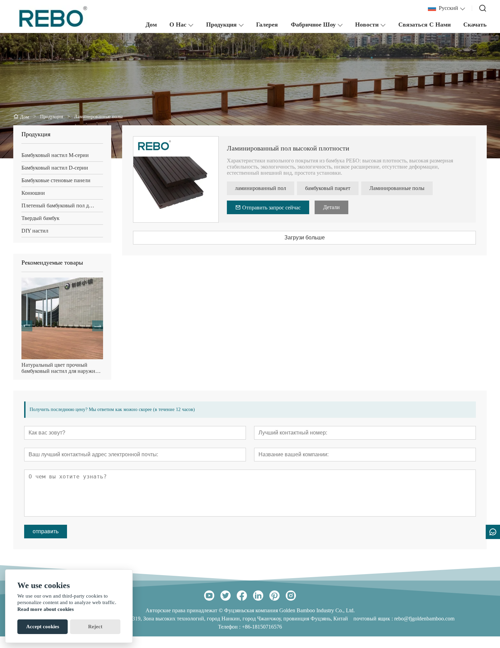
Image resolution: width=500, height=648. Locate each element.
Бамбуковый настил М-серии (55, 155)
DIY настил (34, 231)
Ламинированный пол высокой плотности (288, 148)
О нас (177, 24)
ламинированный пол (260, 188)
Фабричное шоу (313, 24)
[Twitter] (225, 595)
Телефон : (230, 627)
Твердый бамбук (40, 218)
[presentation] (26, 325)
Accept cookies (42, 626)
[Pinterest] (274, 595)
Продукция (221, 24)
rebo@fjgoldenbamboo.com (424, 618)
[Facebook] (241, 595)
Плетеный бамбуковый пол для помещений (62, 205)
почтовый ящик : (373, 618)
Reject (95, 626)
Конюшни (33, 193)
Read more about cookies (45, 609)
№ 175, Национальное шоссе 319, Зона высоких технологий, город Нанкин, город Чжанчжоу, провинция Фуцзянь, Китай (206, 618)
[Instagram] (290, 595)
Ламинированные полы (396, 188)
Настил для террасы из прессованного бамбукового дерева (54, 368)
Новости (367, 24)
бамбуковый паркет (327, 188)
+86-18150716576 (262, 627)
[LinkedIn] (258, 595)
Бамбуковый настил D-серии (54, 168)
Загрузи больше (304, 237)
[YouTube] (209, 595)
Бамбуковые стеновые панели (55, 180)
